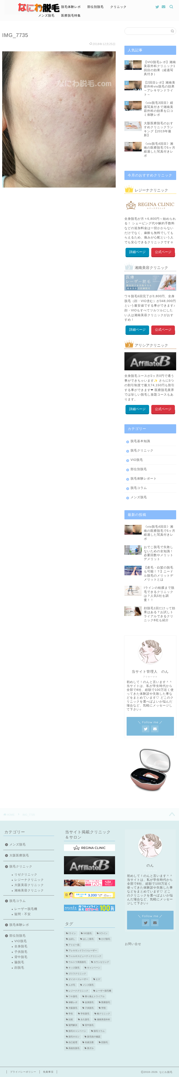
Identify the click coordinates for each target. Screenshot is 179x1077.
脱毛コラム (139, 488)
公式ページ (163, 252)
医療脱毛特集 (71, 15)
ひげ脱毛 (105, 939)
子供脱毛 (21, 951)
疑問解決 (73, 1025)
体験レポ (73, 1002)
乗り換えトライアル (95, 996)
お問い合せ (133, 944)
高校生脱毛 (74, 1048)
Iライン (72, 933)
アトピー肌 (74, 945)
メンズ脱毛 (46, 15)
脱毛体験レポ (71, 7)
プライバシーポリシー (23, 1071)
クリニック (118, 7)
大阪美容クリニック (29, 885)
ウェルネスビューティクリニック (85, 956)
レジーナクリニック (29, 879)
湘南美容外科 (103, 1019)
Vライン (103, 933)
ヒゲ (98, 979)
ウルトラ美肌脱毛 (77, 962)
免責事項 (48, 1071)
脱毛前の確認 (93, 1036)
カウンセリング (101, 962)
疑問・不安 (22, 914)
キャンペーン (93, 968)
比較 (71, 1019)
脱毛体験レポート (144, 478)
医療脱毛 (105, 1002)
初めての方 (46, 7)
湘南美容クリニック (29, 890)
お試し (72, 939)
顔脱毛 (19, 967)
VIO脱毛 (137, 459)
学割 (103, 1008)
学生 (71, 1014)
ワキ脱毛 (73, 996)
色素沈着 (89, 1042)
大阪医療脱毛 (19, 855)
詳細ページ (137, 252)
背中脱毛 (21, 957)
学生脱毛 (85, 1014)
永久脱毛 (85, 1019)
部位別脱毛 (95, 7)
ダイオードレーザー (78, 979)
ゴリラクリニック (77, 973)
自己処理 (73, 1042)
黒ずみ (90, 1048)
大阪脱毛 (73, 1008)
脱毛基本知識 (140, 441)
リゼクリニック (25, 874)
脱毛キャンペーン (77, 1031)
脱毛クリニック (142, 450)
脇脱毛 (19, 962)
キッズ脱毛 (74, 968)
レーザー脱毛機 (25, 909)
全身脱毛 (21, 946)
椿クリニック (103, 1014)
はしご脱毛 (88, 939)
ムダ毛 (72, 985)
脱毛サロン (74, 1036)
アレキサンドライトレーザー (83, 950)
